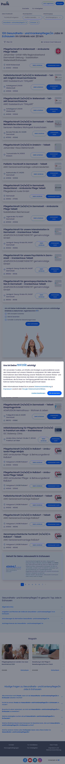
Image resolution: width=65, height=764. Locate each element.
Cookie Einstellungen (38, 393)
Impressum (7, 389)
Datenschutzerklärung (43, 386)
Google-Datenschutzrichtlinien (33, 389)
